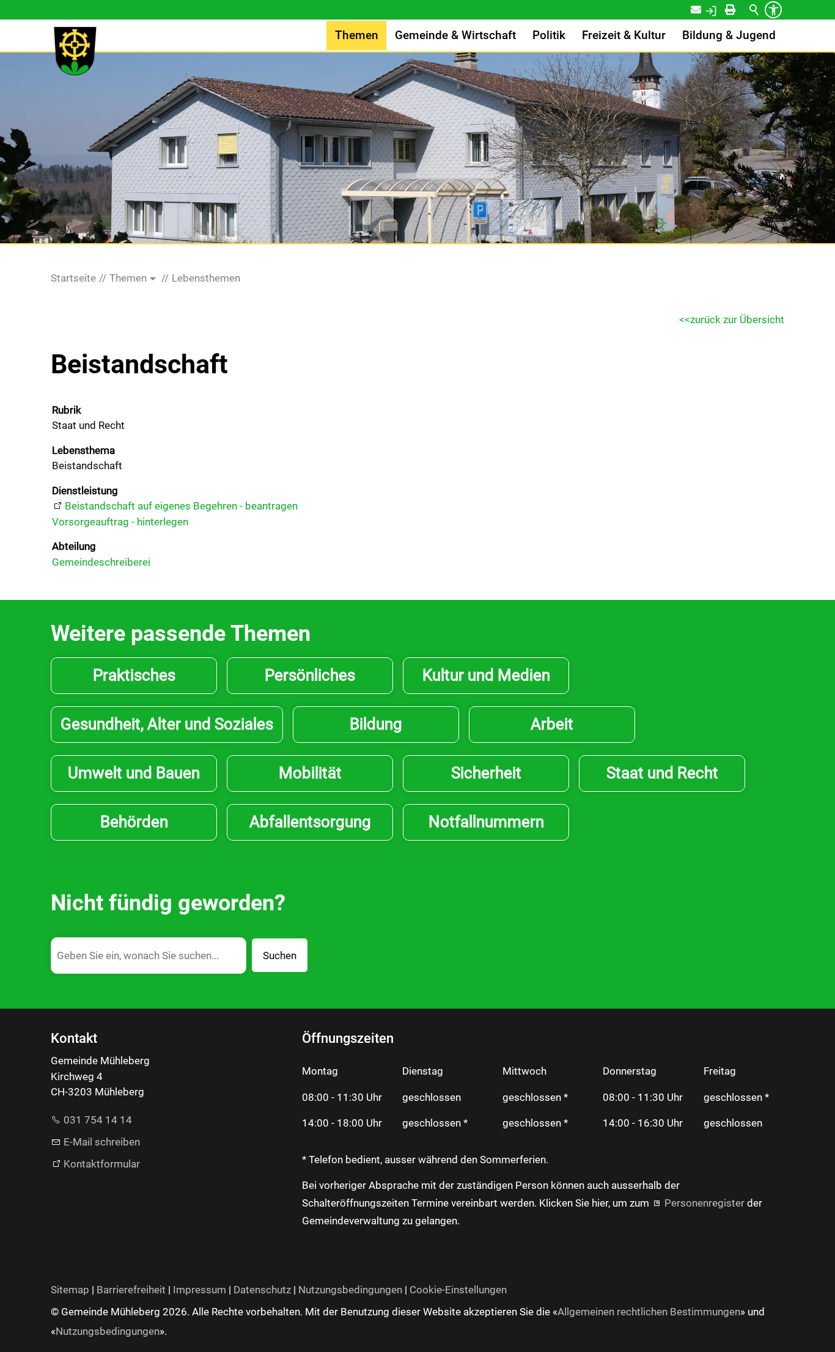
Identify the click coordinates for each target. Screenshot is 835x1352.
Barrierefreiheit (131, 1290)
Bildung (376, 724)
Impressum (199, 1290)
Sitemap (70, 1290)
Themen (356, 35)
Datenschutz (262, 1290)
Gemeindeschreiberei (101, 562)
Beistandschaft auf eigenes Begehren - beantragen (181, 506)
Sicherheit (486, 773)
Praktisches (134, 675)
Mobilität (310, 773)
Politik (548, 35)
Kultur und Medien (486, 675)
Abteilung (74, 546)
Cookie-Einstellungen (458, 1290)
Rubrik (66, 410)
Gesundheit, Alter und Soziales (167, 724)
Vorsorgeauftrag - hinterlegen (120, 522)
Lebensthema (83, 450)
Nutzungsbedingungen (350, 1290)
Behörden (134, 822)
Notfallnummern (486, 822)
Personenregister (704, 1203)
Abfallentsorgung (310, 822)
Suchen (279, 955)
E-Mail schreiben (102, 1142)
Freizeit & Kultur (624, 35)
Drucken (741, 10)
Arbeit (552, 724)
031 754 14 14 (98, 1120)
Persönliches (310, 675)
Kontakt (704, 10)
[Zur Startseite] (75, 51)
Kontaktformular (102, 1164)
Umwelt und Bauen (134, 773)
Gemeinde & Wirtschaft (455, 35)
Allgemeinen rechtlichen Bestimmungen (648, 1312)
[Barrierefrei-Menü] (773, 9)
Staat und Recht (662, 773)
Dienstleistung (85, 490)
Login (724, 10)
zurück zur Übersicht (737, 319)
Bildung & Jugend (729, 35)
